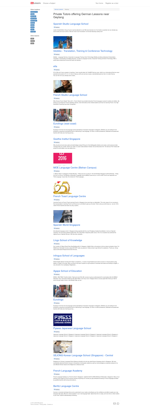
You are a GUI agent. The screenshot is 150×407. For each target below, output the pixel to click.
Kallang (32, 14)
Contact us (50, 404)
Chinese (32, 40)
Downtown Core (34, 11)
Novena (32, 27)
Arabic (32, 38)
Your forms (99, 3)
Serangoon (33, 31)
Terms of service (34, 404)
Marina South (33, 18)
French (32, 43)
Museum (32, 22)
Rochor (32, 29)
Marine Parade (34, 20)
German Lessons (59, 9)
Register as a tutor (111, 3)
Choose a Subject (49, 3)
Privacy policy (43, 404)
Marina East (33, 16)
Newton (32, 25)
